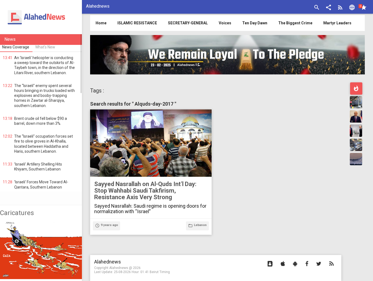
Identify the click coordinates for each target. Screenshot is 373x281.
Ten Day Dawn (254, 23)
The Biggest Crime (295, 23)
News (10, 39)
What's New (45, 47)
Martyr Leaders (337, 23)
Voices (225, 23)
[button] (328, 8)
